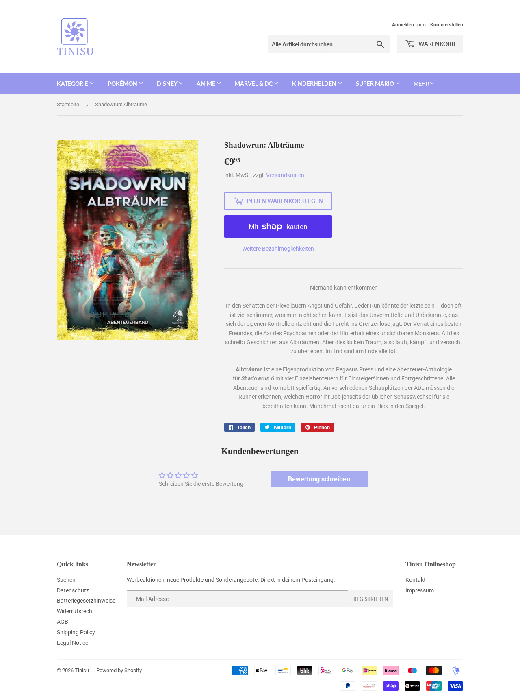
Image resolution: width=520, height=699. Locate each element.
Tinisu (82, 670)
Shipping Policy (76, 632)
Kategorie (73, 83)
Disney (167, 83)
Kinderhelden (315, 83)
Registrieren (370, 599)
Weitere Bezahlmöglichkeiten (278, 248)
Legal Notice (72, 643)
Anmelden (403, 25)
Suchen (66, 580)
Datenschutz (73, 590)
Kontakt (415, 580)
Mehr (421, 84)
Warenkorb (436, 43)
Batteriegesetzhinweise (86, 600)
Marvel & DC (254, 83)
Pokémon (123, 83)
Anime (207, 83)
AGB (62, 621)
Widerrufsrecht (75, 611)
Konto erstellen (446, 25)
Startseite (68, 104)
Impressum (419, 590)
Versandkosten (285, 175)
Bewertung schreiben (319, 479)
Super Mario (375, 83)
